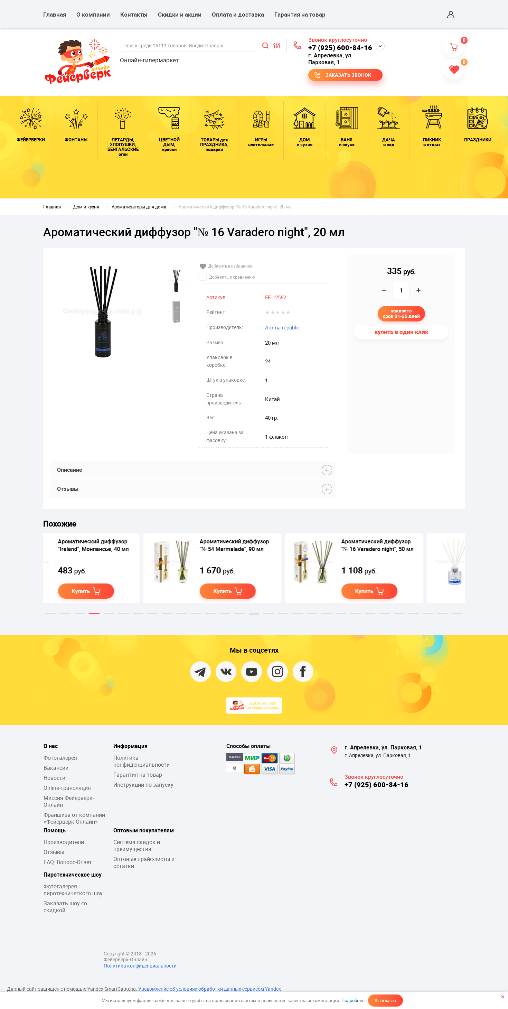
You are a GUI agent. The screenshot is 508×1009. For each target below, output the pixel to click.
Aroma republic (282, 327)
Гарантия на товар (300, 14)
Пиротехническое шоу (73, 874)
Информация (130, 746)
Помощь (55, 830)
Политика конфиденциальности (141, 761)
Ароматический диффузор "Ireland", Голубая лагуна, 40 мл (420, 549)
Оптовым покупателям (143, 830)
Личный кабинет (451, 14)
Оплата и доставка (238, 14)
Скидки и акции (179, 14)
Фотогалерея (60, 758)
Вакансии (56, 768)
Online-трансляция (67, 788)
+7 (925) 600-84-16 (340, 47)
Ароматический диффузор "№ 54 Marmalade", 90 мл (134, 545)
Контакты (134, 14)
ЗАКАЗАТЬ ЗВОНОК (348, 75)
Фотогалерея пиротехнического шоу (73, 889)
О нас (51, 746)
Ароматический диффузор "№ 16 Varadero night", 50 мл (278, 545)
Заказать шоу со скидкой (65, 906)
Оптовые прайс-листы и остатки (144, 862)
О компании (93, 14)
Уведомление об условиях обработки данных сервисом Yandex (209, 988)
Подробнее (353, 1000)
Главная (54, 14)
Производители (64, 842)
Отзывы (54, 852)
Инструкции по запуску (143, 784)
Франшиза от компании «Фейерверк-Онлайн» (74, 818)
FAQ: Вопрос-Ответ (68, 862)
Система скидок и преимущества (136, 845)
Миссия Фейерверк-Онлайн (69, 801)
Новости (54, 778)
